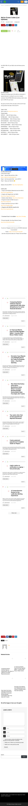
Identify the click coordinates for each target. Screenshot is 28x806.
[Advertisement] (14, 50)
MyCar (6, 640)
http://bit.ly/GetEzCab (6, 201)
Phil (9, 645)
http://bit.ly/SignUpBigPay (7, 192)
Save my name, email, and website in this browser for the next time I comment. (12, 740)
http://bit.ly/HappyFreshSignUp (8, 196)
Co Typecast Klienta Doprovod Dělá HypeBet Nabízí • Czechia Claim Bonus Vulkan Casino (17, 332)
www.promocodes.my (13, 111)
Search (2, 754)
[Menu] (1, 2)
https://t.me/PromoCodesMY (16, 231)
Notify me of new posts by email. (12, 744)
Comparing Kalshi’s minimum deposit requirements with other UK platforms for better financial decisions (17, 305)
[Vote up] (8, 298)
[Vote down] (5, 298)
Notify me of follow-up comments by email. (14, 742)
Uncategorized (8, 5)
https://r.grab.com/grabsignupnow (8, 177)
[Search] (18, 2)
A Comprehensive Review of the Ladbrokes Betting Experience (16, 493)
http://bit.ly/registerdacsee (7, 209)
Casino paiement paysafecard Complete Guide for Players (17, 441)
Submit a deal (22, 2)
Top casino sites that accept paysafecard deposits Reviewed (16, 416)
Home (2, 5)
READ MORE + (5, 318)
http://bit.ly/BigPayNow (17, 184)
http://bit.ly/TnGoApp (21, 216)
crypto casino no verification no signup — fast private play (17, 467)
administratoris (7, 315)
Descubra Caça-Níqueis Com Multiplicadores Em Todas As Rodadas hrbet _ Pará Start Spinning (18, 359)
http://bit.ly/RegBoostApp (7, 205)
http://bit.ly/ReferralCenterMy (7, 222)
